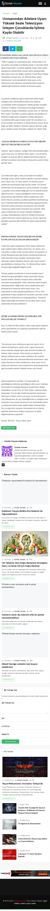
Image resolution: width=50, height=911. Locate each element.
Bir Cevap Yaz (9, 428)
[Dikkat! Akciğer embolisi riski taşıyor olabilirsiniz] (25, 645)
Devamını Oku (8, 527)
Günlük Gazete (12, 38)
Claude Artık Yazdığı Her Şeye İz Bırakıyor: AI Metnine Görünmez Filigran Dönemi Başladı (31, 810)
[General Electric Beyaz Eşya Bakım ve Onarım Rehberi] (9, 839)
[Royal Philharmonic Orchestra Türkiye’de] (25, 767)
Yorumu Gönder (10, 741)
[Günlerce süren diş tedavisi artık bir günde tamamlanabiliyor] (25, 595)
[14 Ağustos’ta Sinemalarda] (9, 824)
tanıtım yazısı (25, 903)
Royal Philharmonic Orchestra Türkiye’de (22, 783)
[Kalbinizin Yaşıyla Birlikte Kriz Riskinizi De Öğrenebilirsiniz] (25, 492)
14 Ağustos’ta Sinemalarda (29, 823)
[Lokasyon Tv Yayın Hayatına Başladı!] (9, 854)
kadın (34, 903)
